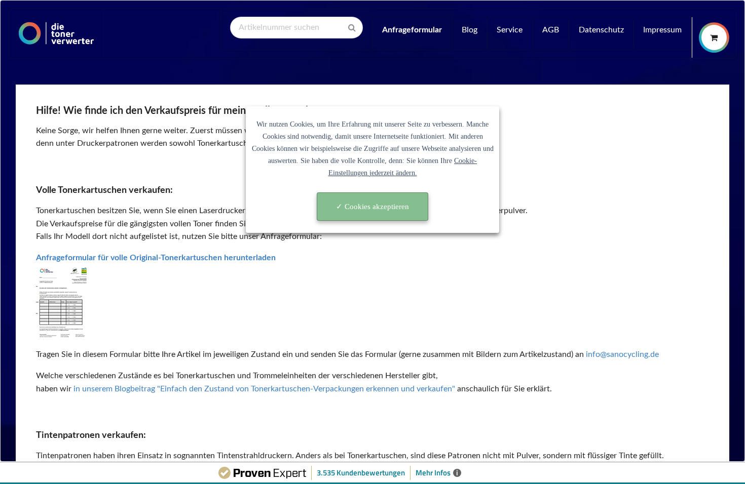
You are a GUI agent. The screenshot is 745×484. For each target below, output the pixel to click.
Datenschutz (601, 30)
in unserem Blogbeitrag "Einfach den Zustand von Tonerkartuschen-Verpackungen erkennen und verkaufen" (264, 389)
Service (510, 30)
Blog (469, 30)
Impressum (662, 30)
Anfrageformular (412, 30)
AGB (550, 30)
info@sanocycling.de (622, 354)
